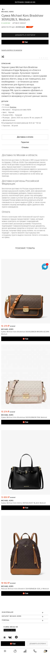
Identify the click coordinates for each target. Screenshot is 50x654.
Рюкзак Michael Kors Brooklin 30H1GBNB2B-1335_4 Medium (25, 589)
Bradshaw (13, 107)
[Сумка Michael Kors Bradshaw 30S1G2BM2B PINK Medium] (25, 376)
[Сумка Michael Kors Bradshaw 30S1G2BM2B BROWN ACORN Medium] (25, 291)
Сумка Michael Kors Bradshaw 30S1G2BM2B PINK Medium (24, 417)
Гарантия (25, 142)
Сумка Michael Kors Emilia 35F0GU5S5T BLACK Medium (23, 503)
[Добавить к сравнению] (3, 56)
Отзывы (25, 147)
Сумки (7, 105)
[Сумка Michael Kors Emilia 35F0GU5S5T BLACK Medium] (25, 462)
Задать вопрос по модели (11, 50)
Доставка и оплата (25, 137)
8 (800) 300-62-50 (11, 627)
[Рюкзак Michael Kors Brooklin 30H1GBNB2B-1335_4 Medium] (25, 548)
